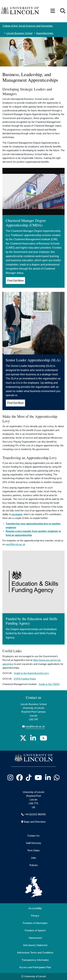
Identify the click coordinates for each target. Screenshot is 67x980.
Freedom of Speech (35, 930)
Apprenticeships (44, 33)
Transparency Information (35, 960)
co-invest (17, 514)
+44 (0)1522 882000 (35, 814)
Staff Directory (33, 843)
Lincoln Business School (19, 33)
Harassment (35, 938)
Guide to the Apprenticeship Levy (31, 673)
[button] (53, 11)
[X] (23, 738)
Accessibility (35, 908)
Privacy (35, 915)
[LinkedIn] (33, 738)
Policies (33, 865)
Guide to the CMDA (49, 684)
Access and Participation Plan (35, 967)
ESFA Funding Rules (25, 678)
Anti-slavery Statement (35, 945)
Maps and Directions (35, 821)
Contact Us (33, 835)
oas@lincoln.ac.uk (15, 544)
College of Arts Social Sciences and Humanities (27, 26)
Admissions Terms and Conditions (35, 952)
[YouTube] (43, 738)
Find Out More (15, 280)
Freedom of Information (35, 923)
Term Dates (33, 850)
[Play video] (33, 191)
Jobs (33, 858)
